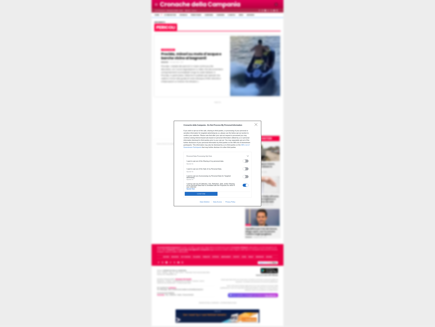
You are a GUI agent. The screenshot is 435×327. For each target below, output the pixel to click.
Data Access (217, 202)
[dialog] (217, 163)
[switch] (246, 161)
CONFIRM (201, 194)
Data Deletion (205, 202)
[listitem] (217, 156)
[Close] (257, 125)
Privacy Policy (230, 202)
